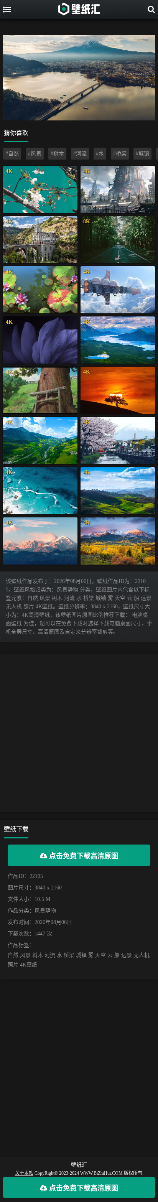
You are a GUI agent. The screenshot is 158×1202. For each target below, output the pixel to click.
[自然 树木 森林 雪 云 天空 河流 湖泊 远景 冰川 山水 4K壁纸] (118, 340)
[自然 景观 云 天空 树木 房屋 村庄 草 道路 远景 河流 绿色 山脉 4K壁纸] (40, 440)
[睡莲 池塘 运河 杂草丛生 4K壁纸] (40, 289)
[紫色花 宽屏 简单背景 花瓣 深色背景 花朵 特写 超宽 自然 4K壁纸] (40, 340)
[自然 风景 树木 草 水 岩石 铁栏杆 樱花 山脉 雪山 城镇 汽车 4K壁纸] (118, 440)
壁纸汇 (79, 1165)
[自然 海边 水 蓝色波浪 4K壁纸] (40, 490)
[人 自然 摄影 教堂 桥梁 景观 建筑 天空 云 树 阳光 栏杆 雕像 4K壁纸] (40, 239)
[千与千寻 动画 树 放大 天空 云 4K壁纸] (40, 390)
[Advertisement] (79, 733)
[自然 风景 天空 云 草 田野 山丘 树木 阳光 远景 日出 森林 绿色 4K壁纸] (118, 490)
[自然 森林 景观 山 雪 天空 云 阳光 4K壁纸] (40, 541)
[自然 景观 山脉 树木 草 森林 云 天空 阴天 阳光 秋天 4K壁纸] (118, 541)
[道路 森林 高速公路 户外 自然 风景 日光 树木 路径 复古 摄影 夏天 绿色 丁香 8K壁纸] (118, 239)
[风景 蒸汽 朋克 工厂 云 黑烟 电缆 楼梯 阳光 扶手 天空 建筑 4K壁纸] (118, 189)
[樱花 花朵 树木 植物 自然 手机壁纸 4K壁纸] (40, 189)
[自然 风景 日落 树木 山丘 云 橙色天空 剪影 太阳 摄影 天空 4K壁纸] (118, 390)
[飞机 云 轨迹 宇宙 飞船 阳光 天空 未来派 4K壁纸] (118, 289)
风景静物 (45, 911)
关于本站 (24, 1173)
